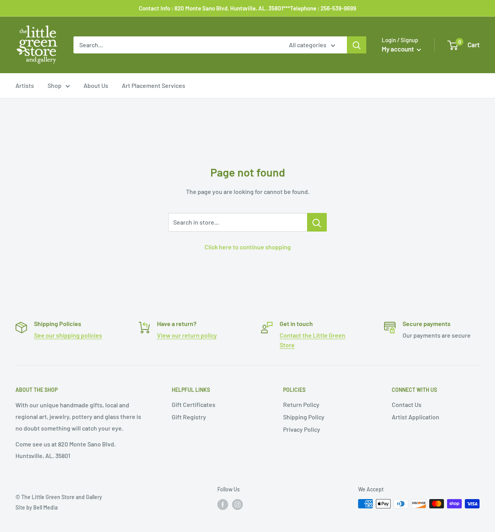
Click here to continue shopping (248, 247)
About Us (96, 85)
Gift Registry (189, 416)
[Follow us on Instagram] (237, 504)
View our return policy (187, 335)
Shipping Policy (303, 416)
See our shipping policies (68, 335)
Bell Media (45, 507)
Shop (54, 85)
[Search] (356, 44)
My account (398, 49)
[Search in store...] (317, 222)
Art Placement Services (153, 85)
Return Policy (301, 404)
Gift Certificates (193, 404)
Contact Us (407, 404)
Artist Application (415, 416)
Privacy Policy (301, 429)
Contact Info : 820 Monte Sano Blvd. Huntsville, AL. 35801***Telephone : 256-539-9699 (247, 8)
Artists (24, 85)
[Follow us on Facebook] (222, 504)
